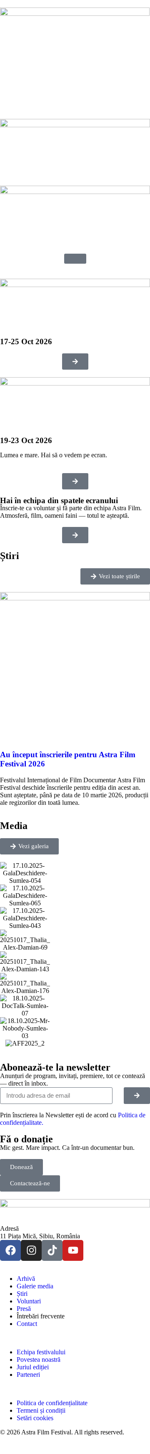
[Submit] (137, 1095)
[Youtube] (72, 1250)
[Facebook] (10, 1250)
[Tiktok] (52, 1250)
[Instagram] (31, 1250)
